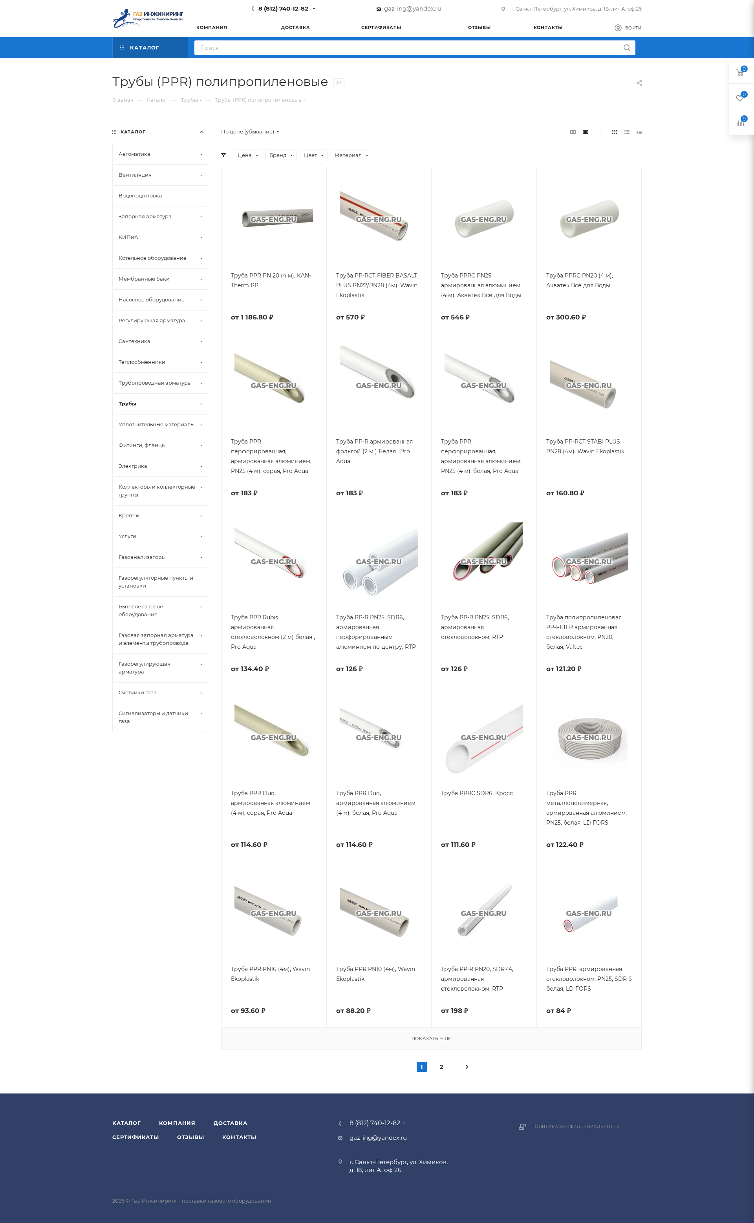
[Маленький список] (572, 131)
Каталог (126, 1123)
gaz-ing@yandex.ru (412, 8)
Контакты (239, 1137)
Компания (177, 1123)
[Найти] (627, 47)
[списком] (627, 131)
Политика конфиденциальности (575, 1126)
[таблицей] (639, 131)
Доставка (230, 1123)
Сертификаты (135, 1137)
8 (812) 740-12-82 (283, 8)
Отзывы (190, 1137)
